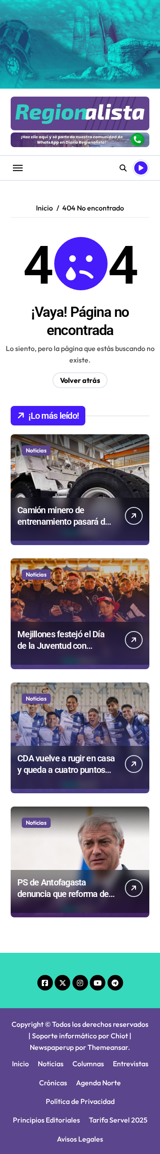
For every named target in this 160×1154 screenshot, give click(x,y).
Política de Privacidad (80, 1101)
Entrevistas (130, 1063)
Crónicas (53, 1082)
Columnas (88, 1063)
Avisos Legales (80, 1139)
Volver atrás (80, 380)
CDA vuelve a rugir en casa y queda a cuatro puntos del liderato (66, 770)
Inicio (20, 1063)
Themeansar (108, 1047)
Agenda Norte (98, 1082)
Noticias (36, 450)
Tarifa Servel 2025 (118, 1119)
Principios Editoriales (46, 1119)
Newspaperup (52, 1047)
